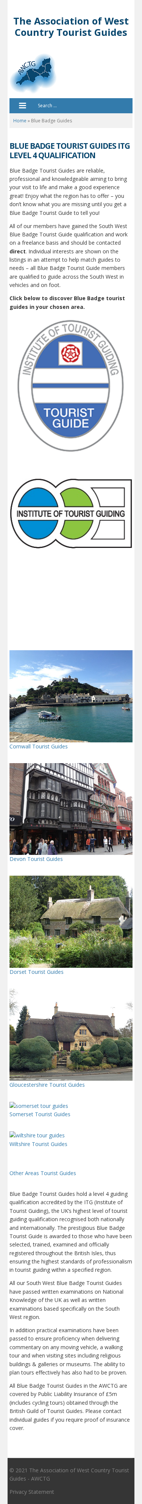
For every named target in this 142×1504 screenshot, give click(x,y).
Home (20, 120)
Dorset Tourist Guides (36, 971)
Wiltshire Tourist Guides (38, 1144)
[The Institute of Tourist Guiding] (71, 386)
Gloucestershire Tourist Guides (47, 1084)
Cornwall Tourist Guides (38, 746)
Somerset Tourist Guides (39, 1114)
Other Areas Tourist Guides (42, 1173)
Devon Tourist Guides (36, 858)
